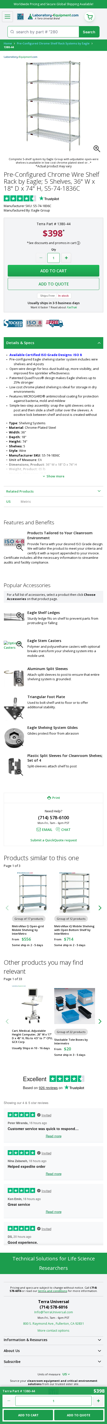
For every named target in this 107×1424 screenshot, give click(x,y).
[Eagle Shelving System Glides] (14, 738)
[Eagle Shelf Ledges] (14, 617)
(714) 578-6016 (53, 1307)
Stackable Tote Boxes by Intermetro (71, 1041)
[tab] (53, 343)
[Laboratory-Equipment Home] (53, 16)
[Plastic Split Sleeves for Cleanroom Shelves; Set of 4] (14, 767)
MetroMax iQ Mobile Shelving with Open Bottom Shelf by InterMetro (74, 929)
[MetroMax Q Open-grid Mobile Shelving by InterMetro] (32, 892)
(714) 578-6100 (53, 817)
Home (8, 43)
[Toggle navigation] (7, 16)
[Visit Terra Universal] (20, 16)
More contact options (53, 1330)
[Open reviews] (41, 198)
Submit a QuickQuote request (53, 840)
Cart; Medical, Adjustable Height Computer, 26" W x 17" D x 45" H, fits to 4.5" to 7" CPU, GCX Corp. (32, 1036)
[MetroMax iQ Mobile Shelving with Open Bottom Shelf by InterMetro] (74, 892)
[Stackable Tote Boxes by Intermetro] (74, 1006)
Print (56, 797)
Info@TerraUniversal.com (53, 1312)
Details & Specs (20, 342)
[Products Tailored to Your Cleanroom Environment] (14, 542)
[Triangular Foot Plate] (14, 709)
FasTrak (72, 307)
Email (47, 829)
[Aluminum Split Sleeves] (14, 678)
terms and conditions (52, 1291)
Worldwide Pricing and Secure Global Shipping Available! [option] (53, 4)
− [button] (41, 258)
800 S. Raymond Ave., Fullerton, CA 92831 (53, 1323)
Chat (66, 829)
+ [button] (66, 258)
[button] (98, 150)
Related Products (20, 491)
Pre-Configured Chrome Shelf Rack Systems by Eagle (53, 43)
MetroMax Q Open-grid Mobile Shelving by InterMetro (28, 929)
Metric (26, 501)
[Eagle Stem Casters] (14, 645)
